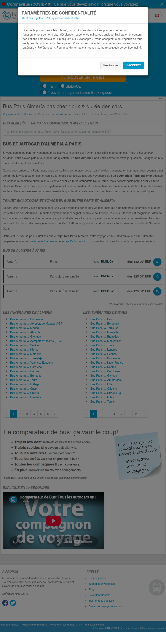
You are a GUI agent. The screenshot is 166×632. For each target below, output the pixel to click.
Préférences (110, 65)
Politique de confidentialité (62, 18)
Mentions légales (32, 18)
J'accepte (134, 65)
